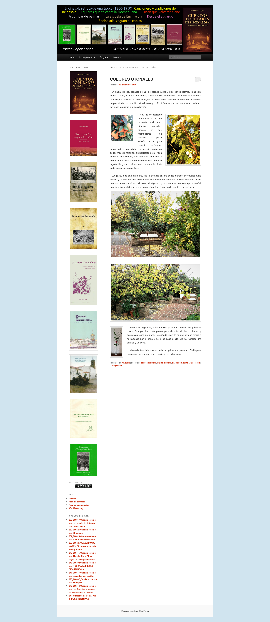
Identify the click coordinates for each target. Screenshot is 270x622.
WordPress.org (76, 508)
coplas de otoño (164, 362)
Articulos (126, 362)
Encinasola (177, 362)
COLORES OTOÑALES (131, 79)
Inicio (72, 57)
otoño (185, 362)
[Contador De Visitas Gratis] (83, 486)
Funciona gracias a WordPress (135, 611)
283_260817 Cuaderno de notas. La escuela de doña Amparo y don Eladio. (82, 523)
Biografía (104, 57)
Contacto (117, 57)
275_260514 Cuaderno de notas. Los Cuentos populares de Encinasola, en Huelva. (82, 589)
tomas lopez (194, 362)
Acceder (73, 498)
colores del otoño (148, 362)
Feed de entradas (77, 501)
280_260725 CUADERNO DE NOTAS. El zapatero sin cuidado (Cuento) (82, 546)
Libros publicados (87, 57)
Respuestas (116, 365)
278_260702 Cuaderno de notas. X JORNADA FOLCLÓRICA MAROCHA (82, 566)
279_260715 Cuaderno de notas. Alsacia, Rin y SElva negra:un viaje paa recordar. (82, 556)
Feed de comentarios (79, 504)
